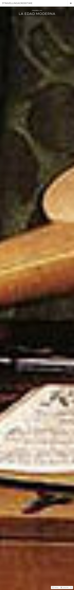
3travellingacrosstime (17, 3)
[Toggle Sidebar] (70, 3)
